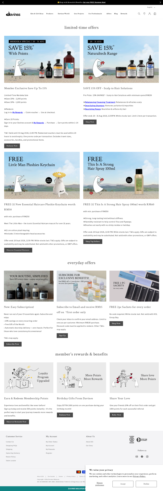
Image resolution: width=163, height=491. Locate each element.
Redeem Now (12, 146)
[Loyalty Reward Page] (42, 59)
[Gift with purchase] (42, 175)
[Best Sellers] (134, 286)
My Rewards (17, 112)
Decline (146, 484)
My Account (50, 445)
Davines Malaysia (53, 479)
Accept (123, 484)
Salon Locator (11, 460)
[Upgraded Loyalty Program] (28, 377)
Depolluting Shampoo (94, 105)
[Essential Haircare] (121, 59)
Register (49, 453)
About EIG (89, 442)
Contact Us (10, 442)
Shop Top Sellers (93, 241)
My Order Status (51, 442)
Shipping (9, 449)
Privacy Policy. (139, 476)
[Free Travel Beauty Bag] (121, 175)
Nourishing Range (93, 109)
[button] (81, 488)
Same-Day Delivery (13, 453)
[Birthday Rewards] (81, 377)
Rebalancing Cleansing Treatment (100, 102)
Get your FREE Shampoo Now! (94, 2)
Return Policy (11, 457)
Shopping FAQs (11, 445)
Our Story (89, 445)
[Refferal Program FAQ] (134, 377)
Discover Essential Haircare (18, 250)
